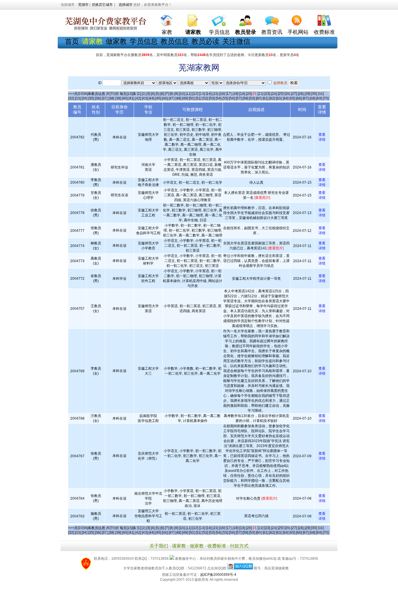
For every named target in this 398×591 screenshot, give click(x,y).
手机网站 (298, 32)
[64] (285, 98)
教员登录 (245, 32)
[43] (145, 98)
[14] (209, 94)
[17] (229, 94)
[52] (205, 98)
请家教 (179, 545)
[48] (178, 98)
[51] (198, 98)
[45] (158, 98)
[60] (259, 98)
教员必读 (205, 41)
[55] (225, 98)
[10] (182, 94)
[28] (301, 94)
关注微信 (236, 41)
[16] (222, 94)
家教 (167, 32)
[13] (202, 94)
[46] (165, 98)
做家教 (116, 41)
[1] (139, 94)
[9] (176, 94)
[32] (71, 98)
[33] (78, 98)
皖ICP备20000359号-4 (218, 575)
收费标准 (324, 32)
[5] (157, 94)
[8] (171, 94)
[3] (148, 94)
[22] (260, 94)
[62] (272, 98)
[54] (218, 98)
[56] (232, 98)
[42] (138, 98)
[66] (299, 98)
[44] (151, 98)
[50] (192, 98)
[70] (326, 98)
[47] (172, 98)
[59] (252, 98)
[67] (306, 98)
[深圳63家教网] (104, 30)
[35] (91, 98)
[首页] (167, 19)
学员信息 (219, 32)
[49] (185, 98)
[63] (279, 98)
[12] (195, 94)
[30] (314, 94)
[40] (125, 98)
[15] (215, 94)
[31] (321, 94)
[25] (280, 94)
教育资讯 (271, 32)
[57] (239, 98)
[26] (287, 94)
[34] (84, 98)
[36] (98, 98)
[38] (111, 98)
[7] (167, 94)
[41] (131, 98)
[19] (242, 94)
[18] (235, 94)
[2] (143, 94)
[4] (153, 94)
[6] (162, 94)
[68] (312, 98)
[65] (292, 98)
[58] (245, 98)
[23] (267, 94)
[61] (265, 98)
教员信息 (175, 41)
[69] (319, 98)
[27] (294, 94)
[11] (188, 94)
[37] (105, 98)
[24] (274, 94)
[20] (249, 94)
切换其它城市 (102, 5)
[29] (307, 94)
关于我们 (158, 545)
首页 (72, 41)
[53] (212, 98)
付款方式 (239, 545)
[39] (118, 98)
